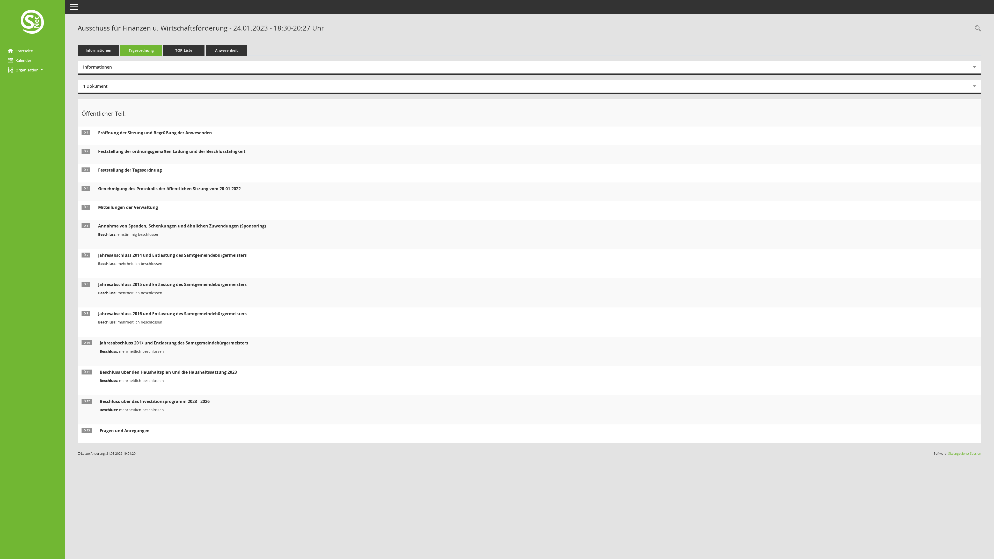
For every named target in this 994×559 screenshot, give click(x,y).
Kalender (23, 60)
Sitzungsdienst (964, 453)
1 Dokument (95, 86)
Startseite (24, 50)
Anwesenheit (226, 50)
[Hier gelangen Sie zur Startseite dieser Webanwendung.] (32, 22)
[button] (32, 70)
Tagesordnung (141, 50)
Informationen (98, 50)
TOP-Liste (183, 50)
